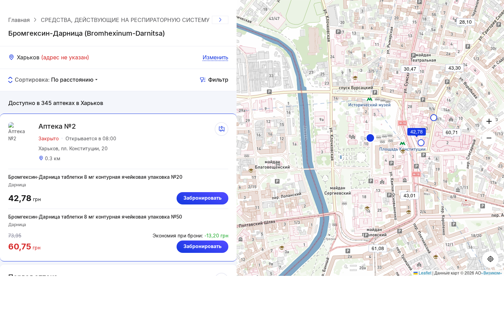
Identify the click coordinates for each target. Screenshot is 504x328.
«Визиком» (491, 273)
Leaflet (424, 273)
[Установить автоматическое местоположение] (490, 259)
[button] (370, 138)
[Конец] (220, 20)
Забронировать (202, 198)
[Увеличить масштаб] (489, 121)
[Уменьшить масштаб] (489, 138)
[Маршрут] (221, 129)
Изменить (215, 57)
